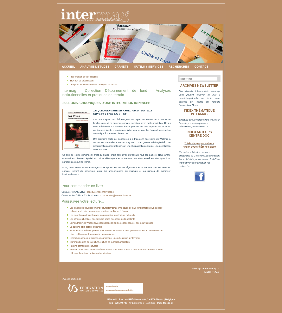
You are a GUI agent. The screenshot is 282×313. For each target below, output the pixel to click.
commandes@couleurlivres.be (116, 195)
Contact (201, 66)
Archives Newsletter (199, 85)
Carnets (122, 66)
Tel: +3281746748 (118, 303)
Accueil (68, 66)
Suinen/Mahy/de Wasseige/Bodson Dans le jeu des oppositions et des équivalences (111, 223)
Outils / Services (149, 66)
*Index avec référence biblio (199, 146)
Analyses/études (95, 66)
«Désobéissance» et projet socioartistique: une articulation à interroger (105, 238)
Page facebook (165, 303)
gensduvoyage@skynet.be (100, 192)
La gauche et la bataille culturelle (86, 227)
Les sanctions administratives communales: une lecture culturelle (102, 215)
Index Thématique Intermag (199, 112)
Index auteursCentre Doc (199, 133)
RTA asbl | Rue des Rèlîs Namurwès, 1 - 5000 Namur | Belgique (141, 299)
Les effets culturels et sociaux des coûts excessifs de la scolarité (102, 219)
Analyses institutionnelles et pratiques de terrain (93, 84)
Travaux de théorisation (82, 80)
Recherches (179, 66)
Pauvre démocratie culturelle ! (85, 246)
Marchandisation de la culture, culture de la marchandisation (100, 242)
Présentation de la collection (84, 76)
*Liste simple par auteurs (199, 143)
